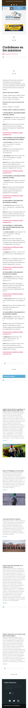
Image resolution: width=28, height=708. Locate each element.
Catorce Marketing (15, 705)
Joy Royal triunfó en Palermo (12, 519)
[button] (24, 7)
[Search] (11, 9)
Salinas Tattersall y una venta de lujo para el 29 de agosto (14, 635)
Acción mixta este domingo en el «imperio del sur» (13, 566)
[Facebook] (11, 5)
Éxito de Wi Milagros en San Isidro (13, 471)
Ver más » (5, 440)
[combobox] (6, 9)
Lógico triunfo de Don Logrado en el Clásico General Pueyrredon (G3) (14, 410)
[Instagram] (16, 5)
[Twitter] (14, 5)
